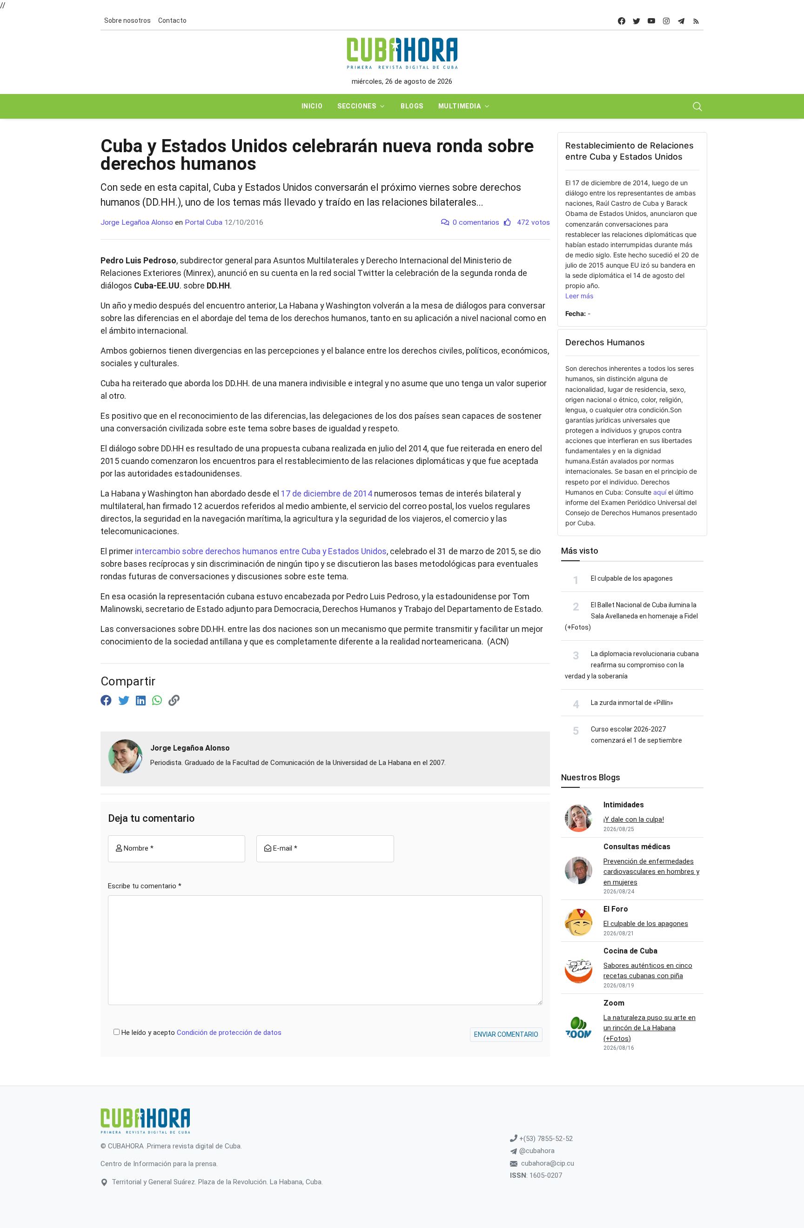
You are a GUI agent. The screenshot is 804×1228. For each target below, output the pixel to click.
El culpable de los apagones (632, 578)
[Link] (174, 700)
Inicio (312, 106)
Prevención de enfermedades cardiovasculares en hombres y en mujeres (651, 871)
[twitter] (636, 20)
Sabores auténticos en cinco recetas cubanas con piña (647, 970)
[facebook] (621, 20)
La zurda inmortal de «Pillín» (632, 702)
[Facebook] (107, 700)
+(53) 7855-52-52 (545, 1138)
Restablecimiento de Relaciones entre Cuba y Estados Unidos (629, 151)
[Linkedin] (142, 700)
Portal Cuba (203, 222)
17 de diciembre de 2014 (326, 493)
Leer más (579, 296)
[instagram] (666, 20)
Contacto (172, 20)
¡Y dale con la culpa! (633, 819)
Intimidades (623, 804)
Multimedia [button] (459, 106)
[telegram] (681, 20)
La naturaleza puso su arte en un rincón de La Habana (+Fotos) (649, 1028)
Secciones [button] (356, 106)
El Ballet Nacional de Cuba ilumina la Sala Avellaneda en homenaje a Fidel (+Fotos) (631, 616)
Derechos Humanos (605, 342)
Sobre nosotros (127, 20)
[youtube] (651, 20)
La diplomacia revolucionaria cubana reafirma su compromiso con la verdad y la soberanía (632, 665)
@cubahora (536, 1151)
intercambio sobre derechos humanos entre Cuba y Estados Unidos (261, 551)
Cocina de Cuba (630, 950)
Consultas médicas (636, 846)
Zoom (613, 1003)
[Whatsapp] (158, 700)
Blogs (412, 106)
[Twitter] (125, 700)
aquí (659, 492)
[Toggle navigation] (697, 106)
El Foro (615, 909)
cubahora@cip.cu (547, 1163)
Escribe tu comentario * (144, 886)
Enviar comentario (506, 1034)
